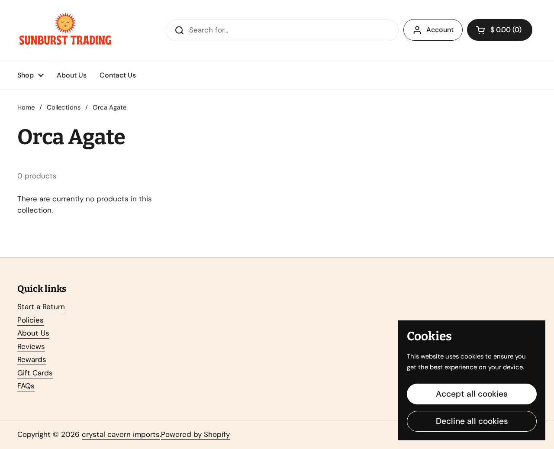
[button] (499, 30)
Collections (64, 107)
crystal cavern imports (121, 434)
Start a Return (41, 306)
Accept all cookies (472, 393)
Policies (30, 320)
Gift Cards (35, 373)
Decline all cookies (472, 421)
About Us (33, 333)
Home (26, 107)
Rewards (31, 359)
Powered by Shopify (195, 434)
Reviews (31, 346)
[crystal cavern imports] (65, 30)
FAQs (26, 386)
